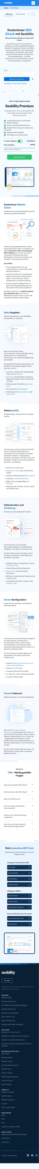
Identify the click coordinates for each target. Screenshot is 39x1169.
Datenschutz (6, 1138)
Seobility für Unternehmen (11, 1032)
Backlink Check (13, 896)
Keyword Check (13, 873)
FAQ (3, 1123)
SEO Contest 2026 (8, 1107)
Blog (3, 1115)
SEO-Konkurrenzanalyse (10, 1013)
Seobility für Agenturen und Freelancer (15, 1036)
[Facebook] (32, 1155)
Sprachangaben (22, 389)
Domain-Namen (23, 392)
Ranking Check (20, 14)
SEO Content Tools (8, 1017)
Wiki (3, 1119)
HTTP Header (17, 668)
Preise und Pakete (8, 1092)
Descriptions (18, 374)
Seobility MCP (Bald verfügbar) (12, 1024)
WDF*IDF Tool (12, 924)
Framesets (31, 476)
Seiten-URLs (10, 394)
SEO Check (9, 14)
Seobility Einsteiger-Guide (11, 1127)
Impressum (6, 1142)
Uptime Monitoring (8, 1021)
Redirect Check (13, 884)
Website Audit (6, 997)
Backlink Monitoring (9, 1009)
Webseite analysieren (16, 79)
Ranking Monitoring (9, 1001)
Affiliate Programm (8, 1100)
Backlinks (23, 736)
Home (6, 8)
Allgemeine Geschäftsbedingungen (14, 1134)
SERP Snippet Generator (15, 907)
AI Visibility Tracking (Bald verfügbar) (14, 1005)
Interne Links (10, 571)
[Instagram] (36, 1155)
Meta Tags (10, 377)
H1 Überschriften (12, 565)
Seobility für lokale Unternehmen (13, 1040)
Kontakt (7, 980)
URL (5, 70)
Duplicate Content (12, 471)
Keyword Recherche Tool (16, 918)
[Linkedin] (28, 1155)
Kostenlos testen (19, 157)
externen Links (11, 583)
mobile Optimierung (21, 478)
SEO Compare (12, 879)
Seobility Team (7, 1096)
